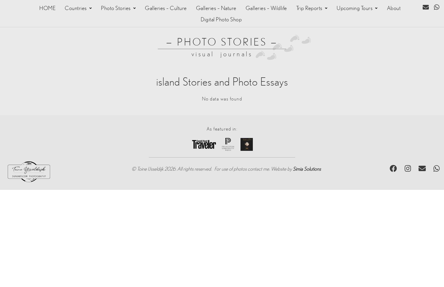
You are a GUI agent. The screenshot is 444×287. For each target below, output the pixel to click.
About (394, 8)
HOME (47, 8)
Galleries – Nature (216, 8)
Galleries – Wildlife (266, 8)
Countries (76, 8)
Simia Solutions (307, 169)
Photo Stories (116, 8)
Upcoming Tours (355, 8)
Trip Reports (309, 8)
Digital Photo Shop (221, 19)
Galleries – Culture (166, 8)
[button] (78, 8)
